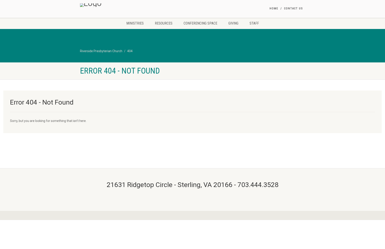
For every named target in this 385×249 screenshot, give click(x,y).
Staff (254, 23)
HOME (274, 8)
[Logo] (115, 5)
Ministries (135, 23)
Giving (233, 23)
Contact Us (293, 8)
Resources (163, 23)
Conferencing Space (200, 23)
